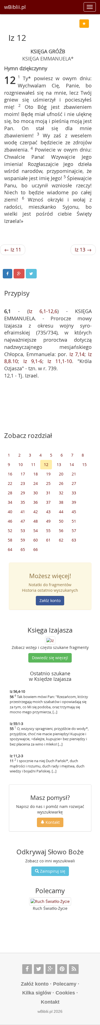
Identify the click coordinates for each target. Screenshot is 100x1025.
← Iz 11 (12, 249)
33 (74, 492)
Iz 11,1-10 (60, 361)
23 (23, 483)
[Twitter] (39, 969)
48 (35, 521)
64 (10, 549)
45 (74, 511)
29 (23, 492)
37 (48, 502)
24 (35, 483)
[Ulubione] (84, 23)
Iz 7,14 (77, 354)
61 (48, 540)
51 (74, 521)
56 (61, 530)
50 (61, 521)
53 (23, 530)
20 (61, 474)
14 (71, 464)
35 (23, 502)
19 (48, 474)
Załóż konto (50, 600)
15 (84, 464)
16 (10, 474)
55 (48, 530)
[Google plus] (50, 969)
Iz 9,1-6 (32, 361)
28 (10, 492)
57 (74, 530)
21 (74, 474)
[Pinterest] (62, 969)
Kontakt (52, 822)
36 (35, 502)
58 (10, 540)
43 (48, 511)
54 (35, 530)
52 (10, 530)
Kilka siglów (36, 993)
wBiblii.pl (15, 7)
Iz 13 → (83, 249)
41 (23, 511)
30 (35, 492)
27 (74, 483)
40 (10, 511)
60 (35, 540)
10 (20, 464)
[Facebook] (27, 969)
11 (33, 464)
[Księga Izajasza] (50, 640)
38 (61, 502)
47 (23, 521)
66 (35, 549)
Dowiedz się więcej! (50, 657)
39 (74, 502)
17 (23, 474)
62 (61, 540)
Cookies (65, 993)
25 (48, 483)
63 (74, 540)
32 (61, 492)
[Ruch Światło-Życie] (50, 901)
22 (10, 483)
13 (59, 464)
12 (46, 464)
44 (61, 511)
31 (48, 492)
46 (10, 521)
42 (35, 511)
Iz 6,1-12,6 (43, 311)
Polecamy (64, 984)
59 (23, 540)
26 (61, 483)
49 (48, 521)
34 (10, 502)
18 (35, 474)
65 (23, 549)
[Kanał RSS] (74, 969)
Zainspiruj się (52, 871)
